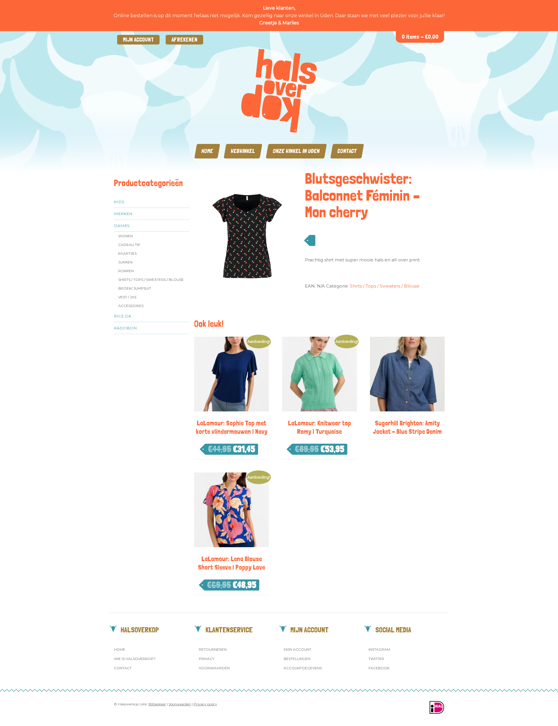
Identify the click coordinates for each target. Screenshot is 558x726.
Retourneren (213, 649)
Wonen (125, 236)
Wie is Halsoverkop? (134, 659)
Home (207, 151)
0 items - (420, 36)
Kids (119, 201)
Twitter (376, 659)
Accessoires (131, 306)
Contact (347, 151)
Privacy (206, 659)
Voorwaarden (214, 668)
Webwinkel (243, 151)
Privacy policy (205, 704)
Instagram (379, 649)
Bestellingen (297, 659)
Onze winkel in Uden (296, 151)
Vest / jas (127, 297)
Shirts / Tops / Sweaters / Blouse (151, 279)
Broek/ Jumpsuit (134, 288)
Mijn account (138, 39)
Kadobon (125, 328)
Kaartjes (127, 253)
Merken (123, 213)
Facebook (379, 668)
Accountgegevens (303, 668)
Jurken (125, 262)
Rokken (126, 271)
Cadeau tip (129, 244)
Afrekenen (184, 39)
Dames (122, 225)
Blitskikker (157, 704)
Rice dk (122, 316)
